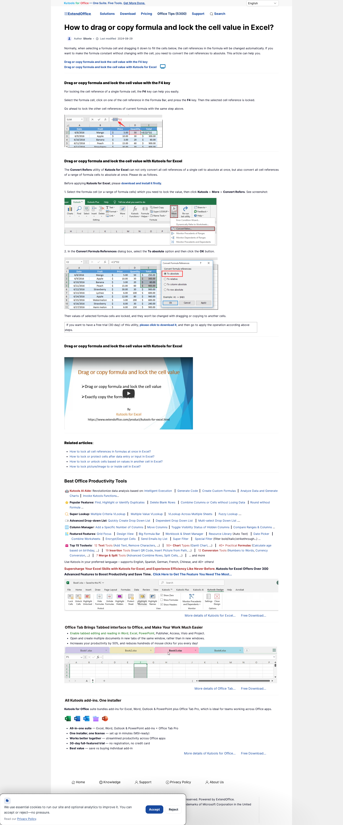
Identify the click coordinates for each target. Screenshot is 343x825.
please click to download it (158, 325)
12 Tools (103, 545)
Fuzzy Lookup (228, 514)
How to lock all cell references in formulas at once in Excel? (110, 451)
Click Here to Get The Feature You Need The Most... (192, 574)
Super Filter (180, 539)
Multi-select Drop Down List (217, 520)
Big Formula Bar (149, 534)
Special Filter (203, 539)
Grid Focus (104, 534)
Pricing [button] (146, 14)
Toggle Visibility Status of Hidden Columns (200, 527)
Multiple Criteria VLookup (108, 514)
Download (128, 14)
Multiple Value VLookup (147, 514)
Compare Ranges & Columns (252, 527)
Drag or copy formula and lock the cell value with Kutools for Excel (110, 67)
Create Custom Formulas (219, 490)
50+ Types (178, 545)
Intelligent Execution (158, 490)
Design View (125, 534)
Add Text (121, 545)
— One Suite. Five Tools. (104, 3)
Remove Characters (141, 545)
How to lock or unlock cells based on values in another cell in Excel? (116, 461)
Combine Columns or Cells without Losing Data (213, 502)
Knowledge (111, 782)
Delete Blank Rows (162, 502)
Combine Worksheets (85, 539)
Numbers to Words (241, 550)
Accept (154, 809)
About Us (217, 782)
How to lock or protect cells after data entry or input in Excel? (112, 456)
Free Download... (253, 615)
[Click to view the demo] (160, 67)
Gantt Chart (200, 545)
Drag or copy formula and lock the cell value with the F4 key (106, 62)
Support (198, 14)
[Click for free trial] (141, 283)
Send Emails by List (154, 539)
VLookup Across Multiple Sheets (190, 514)
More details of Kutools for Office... (210, 753)
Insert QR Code (142, 550)
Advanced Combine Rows (145, 555)
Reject (173, 809)
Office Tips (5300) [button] (172, 14)
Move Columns (157, 527)
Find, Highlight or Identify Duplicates (120, 502)
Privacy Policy (180, 782)
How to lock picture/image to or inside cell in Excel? (105, 466)
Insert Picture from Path (171, 550)
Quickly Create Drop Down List (129, 520)
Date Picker (261, 534)
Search (219, 14)
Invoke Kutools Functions (100, 496)
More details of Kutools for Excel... (210, 615)
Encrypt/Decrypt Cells (121, 539)
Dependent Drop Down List (174, 520)
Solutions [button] (107, 14)
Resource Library (220, 534)
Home (80, 782)
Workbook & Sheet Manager (184, 534)
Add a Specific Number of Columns (119, 527)
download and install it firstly (141, 183)
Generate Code (187, 490)
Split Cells (171, 555)
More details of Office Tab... (215, 688)
